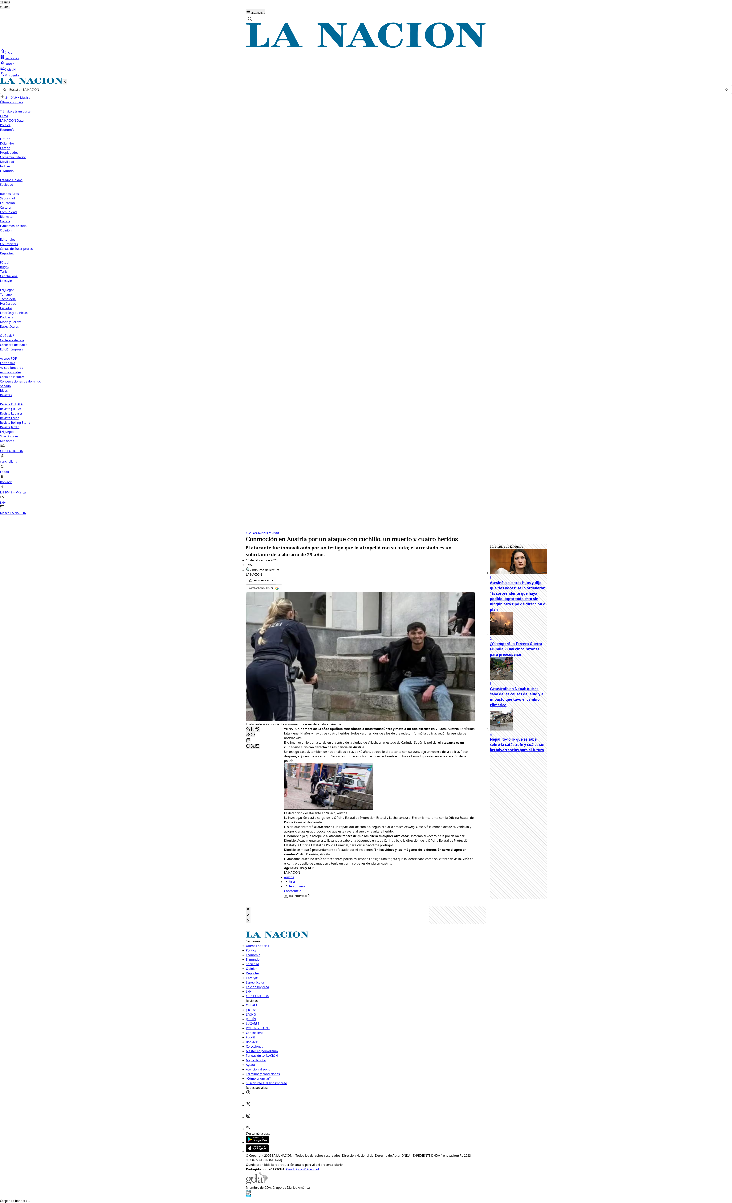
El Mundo (271, 533)
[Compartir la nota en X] (252, 746)
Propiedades (9, 152)
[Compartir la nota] (248, 734)
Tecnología (8, 299)
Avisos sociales (10, 372)
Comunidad (8, 212)
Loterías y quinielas (14, 313)
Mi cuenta (12, 75)
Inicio (8, 52)
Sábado (5, 386)
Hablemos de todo (13, 226)
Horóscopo (8, 303)
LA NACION (255, 533)
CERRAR (5, 2)
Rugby (4, 267)
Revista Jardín (9, 427)
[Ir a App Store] (257, 1151)
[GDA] (257, 1183)
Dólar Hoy (7, 143)
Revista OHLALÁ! (11, 404)
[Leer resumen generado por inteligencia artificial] (248, 729)
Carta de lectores (12, 377)
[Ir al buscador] (250, 19)
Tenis (3, 271)
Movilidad (7, 162)
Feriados (6, 308)
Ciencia (5, 221)
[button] (366, 296)
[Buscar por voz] (726, 89)
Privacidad (311, 1169)
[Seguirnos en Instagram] (248, 1117)
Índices (5, 166)
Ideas (4, 390)
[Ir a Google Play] (257, 1142)
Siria (292, 882)
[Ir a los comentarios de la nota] (257, 729)
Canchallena (9, 276)
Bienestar (7, 217)
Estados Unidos (11, 180)
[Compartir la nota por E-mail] (257, 746)
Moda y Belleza (11, 322)
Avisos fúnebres (11, 368)
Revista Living (9, 418)
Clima (4, 116)
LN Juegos (7, 290)
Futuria (5, 139)
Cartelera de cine (12, 340)
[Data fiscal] (248, 1196)
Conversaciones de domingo (20, 381)
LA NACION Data (12, 120)
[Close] (248, 909)
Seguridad (7, 198)
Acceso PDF (8, 358)
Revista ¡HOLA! (10, 409)
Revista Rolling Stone (15, 422)
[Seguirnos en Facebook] (248, 1093)
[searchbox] (364, 89)
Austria (289, 877)
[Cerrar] (65, 81)
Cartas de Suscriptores (16, 249)
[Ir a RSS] (248, 1129)
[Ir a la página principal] (366, 47)
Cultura (5, 207)
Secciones (12, 58)
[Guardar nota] (252, 729)
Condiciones (295, 1169)
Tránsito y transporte (15, 111)
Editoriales (7, 239)
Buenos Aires (9, 194)
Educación (7, 203)
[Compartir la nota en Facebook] (248, 746)
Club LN (10, 70)
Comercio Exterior (13, 157)
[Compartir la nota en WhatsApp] (252, 734)
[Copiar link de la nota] (248, 740)
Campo (5, 148)
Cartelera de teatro (13, 345)
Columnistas (9, 244)
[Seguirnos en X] (248, 1105)
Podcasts (6, 317)
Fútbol (4, 262)
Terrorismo (297, 886)
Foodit (9, 64)
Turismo (6, 294)
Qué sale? (7, 335)
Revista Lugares (11, 413)
